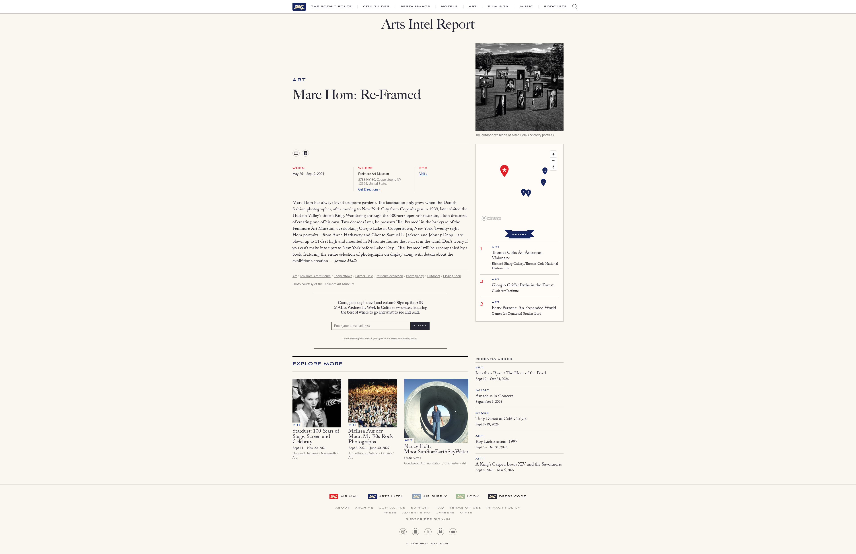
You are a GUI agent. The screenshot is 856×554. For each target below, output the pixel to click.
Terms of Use (465, 507)
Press (390, 512)
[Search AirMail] (575, 6)
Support (420, 507)
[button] (545, 171)
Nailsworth (328, 453)
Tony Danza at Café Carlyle (501, 419)
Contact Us (392, 507)
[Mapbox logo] (491, 218)
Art (473, 6)
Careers (445, 512)
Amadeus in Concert (494, 396)
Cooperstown (343, 276)
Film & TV (498, 6)
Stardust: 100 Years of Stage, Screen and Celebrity (315, 437)
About (342, 507)
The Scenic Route (331, 6)
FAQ (440, 507)
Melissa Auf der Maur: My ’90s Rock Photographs (370, 437)
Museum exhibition (390, 276)
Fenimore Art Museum (373, 173)
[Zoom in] (553, 154)
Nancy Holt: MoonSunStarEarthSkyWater (436, 450)
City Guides (376, 6)
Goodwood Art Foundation (422, 463)
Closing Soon (452, 276)
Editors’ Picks (364, 276)
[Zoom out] (553, 160)
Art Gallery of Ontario (363, 453)
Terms (394, 339)
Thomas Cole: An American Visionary (517, 255)
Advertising (416, 512)
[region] (519, 185)
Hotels (449, 6)
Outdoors (433, 276)
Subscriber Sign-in (428, 519)
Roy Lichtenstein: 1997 (496, 442)
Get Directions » (369, 189)
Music (526, 6)
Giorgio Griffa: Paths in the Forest (523, 285)
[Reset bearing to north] (553, 167)
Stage (482, 413)
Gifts (466, 512)
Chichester (451, 463)
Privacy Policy (409, 339)
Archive (364, 507)
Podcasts (555, 6)
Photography (415, 276)
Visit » (423, 173)
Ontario (386, 453)
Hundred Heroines (305, 453)
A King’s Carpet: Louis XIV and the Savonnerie (518, 465)
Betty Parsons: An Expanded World (524, 308)
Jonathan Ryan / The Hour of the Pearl (510, 374)
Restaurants (415, 6)
